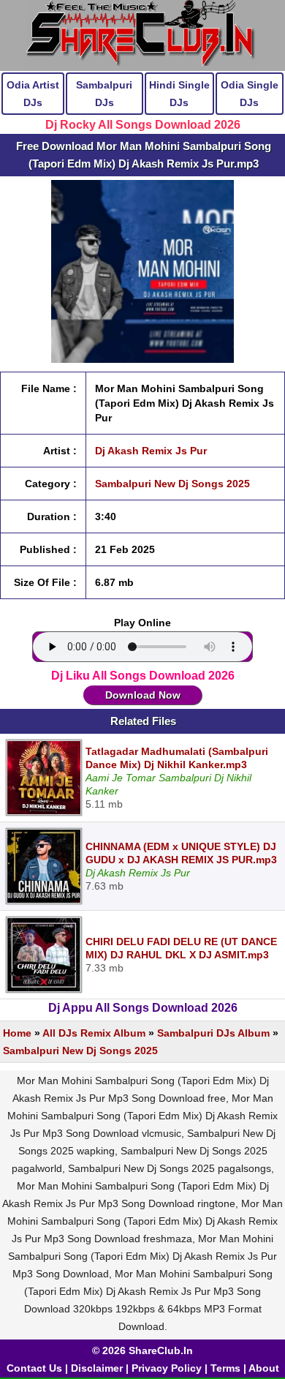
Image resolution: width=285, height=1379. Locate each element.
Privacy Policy (167, 1368)
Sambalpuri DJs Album (213, 1033)
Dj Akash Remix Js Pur (151, 450)
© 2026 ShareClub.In (142, 1350)
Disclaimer (97, 1368)
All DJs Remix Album (93, 1033)
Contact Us (34, 1368)
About (263, 1368)
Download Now (142, 695)
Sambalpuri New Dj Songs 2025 (172, 483)
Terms (225, 1368)
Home (17, 1033)
